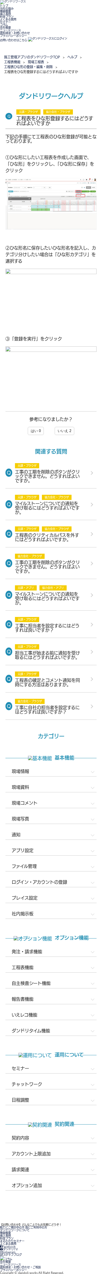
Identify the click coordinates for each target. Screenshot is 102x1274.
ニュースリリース (10, 30)
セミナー (5, 22)
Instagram (9, 1252)
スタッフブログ (12, 1254)
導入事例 (5, 14)
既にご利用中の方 (36, 1227)
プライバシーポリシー (13, 35)
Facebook (9, 1246)
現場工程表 (36, 62)
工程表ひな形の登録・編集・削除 (28, 66)
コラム (4, 24)
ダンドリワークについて (15, 1230)
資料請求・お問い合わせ (15, 33)
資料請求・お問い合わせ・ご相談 (20, 1267)
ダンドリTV (10, 1249)
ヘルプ (72, 57)
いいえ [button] (64, 431)
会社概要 (5, 27)
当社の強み (7, 8)
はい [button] (36, 431)
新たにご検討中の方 (12, 1227)
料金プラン (7, 16)
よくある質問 (8, 19)
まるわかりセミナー (12, 1241)
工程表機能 (12, 62)
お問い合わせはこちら (13, 40)
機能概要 (5, 11)
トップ (4, 5)
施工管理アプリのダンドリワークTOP (32, 57)
